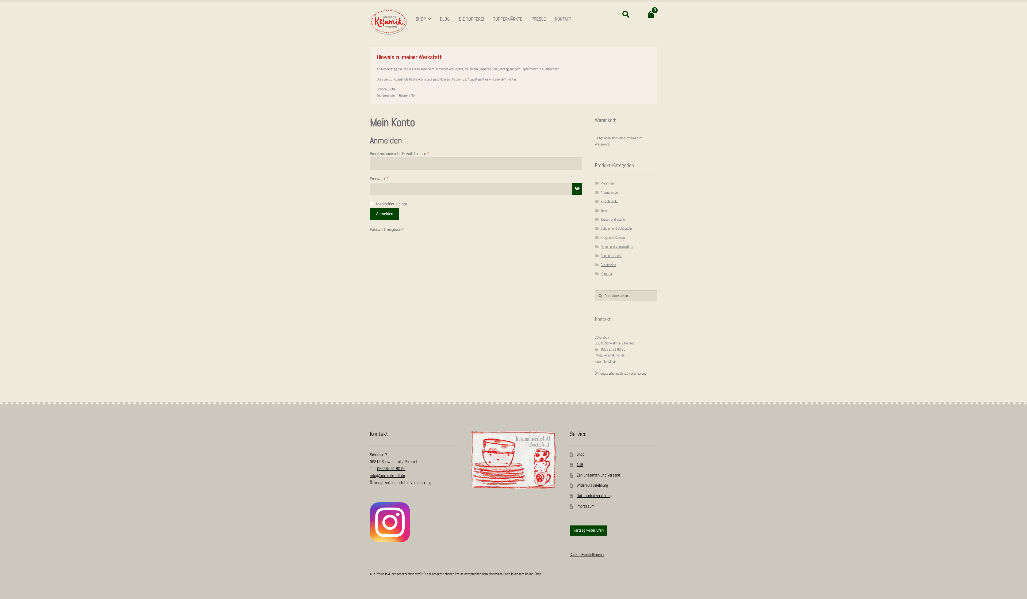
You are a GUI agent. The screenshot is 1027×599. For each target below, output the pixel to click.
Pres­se (538, 19)
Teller (604, 210)
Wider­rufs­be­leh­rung (592, 485)
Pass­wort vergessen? (387, 229)
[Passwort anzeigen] (577, 189)
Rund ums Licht (611, 256)
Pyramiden (608, 183)
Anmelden (384, 214)
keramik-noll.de (605, 361)
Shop (421, 19)
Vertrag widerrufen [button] (588, 530)
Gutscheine (608, 265)
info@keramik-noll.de (609, 355)
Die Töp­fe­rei (471, 19)
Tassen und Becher (613, 219)
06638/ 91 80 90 (613, 349)
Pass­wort (384, 179)
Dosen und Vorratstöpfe (617, 246)
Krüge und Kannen (613, 237)
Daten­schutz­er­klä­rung (594, 495)
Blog (445, 19)
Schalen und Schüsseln (616, 228)
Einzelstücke (609, 201)
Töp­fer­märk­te (507, 19)
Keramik (606, 273)
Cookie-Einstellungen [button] (587, 554)
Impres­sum (585, 506)
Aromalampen (610, 192)
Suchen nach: (625, 14)
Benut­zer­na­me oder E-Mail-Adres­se (404, 154)
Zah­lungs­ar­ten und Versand (598, 475)
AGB (580, 464)
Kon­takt (563, 19)
